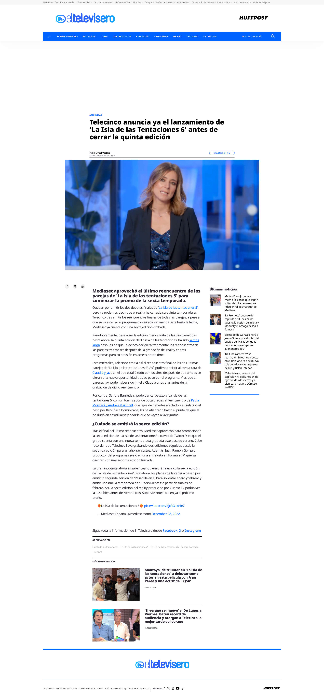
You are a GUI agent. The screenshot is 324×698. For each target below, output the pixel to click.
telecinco (97, 552)
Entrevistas (211, 36)
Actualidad (90, 36)
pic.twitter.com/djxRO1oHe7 (164, 506)
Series (104, 36)
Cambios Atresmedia (65, 2)
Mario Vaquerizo (242, 2)
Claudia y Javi (101, 372)
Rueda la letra (224, 2)
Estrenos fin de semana (203, 2)
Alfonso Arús (183, 2)
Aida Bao (137, 2)
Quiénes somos (131, 689)
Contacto (144, 689)
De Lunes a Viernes (103, 2)
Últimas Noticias (67, 36)
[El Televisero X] (168, 688)
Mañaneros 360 (122, 2)
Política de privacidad (66, 689)
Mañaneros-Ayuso (261, 2)
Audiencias (142, 36)
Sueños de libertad (165, 2)
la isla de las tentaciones (105, 547)
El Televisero (102, 153)
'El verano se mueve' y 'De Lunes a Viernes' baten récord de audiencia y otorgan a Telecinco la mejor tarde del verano (173, 616)
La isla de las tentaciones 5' (178, 307)
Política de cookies (114, 689)
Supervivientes (122, 36)
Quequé (149, 2)
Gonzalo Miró (84, 2)
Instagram (193, 530)
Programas (161, 36)
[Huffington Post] (253, 18)
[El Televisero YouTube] (178, 688)
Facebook (170, 530)
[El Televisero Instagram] (173, 688)
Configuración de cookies (91, 689)
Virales (177, 36)
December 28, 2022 (166, 514)
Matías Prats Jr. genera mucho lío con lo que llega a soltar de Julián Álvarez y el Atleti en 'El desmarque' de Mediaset (241, 303)
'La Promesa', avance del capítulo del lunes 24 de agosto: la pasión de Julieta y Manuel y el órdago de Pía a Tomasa (242, 322)
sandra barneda (189, 547)
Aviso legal (49, 689)
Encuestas (192, 36)
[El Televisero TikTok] (183, 688)
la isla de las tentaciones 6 (165, 547)
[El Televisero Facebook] (164, 688)
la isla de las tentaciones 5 (134, 547)
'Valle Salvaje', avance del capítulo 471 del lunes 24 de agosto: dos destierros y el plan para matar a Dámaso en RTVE (241, 380)
